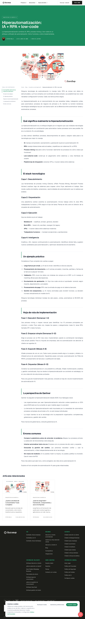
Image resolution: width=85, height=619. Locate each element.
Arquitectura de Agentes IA (10, 17)
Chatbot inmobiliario (69, 547)
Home (22, 87)
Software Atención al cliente (33, 563)
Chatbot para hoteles (70, 550)
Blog (26, 87)
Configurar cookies (69, 578)
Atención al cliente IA (51, 545)
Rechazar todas (42, 604)
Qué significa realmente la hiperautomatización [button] (9, 90)
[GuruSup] (7, 3)
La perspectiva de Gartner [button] (9, 101)
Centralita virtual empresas (33, 535)
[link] (15, 500)
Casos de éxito (42, 2)
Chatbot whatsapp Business (71, 538)
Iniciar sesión (64, 2)
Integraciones (49, 554)
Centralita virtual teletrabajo (33, 541)
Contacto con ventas (51, 572)
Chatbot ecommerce (69, 544)
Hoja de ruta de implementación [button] (10, 99)
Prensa (47, 569)
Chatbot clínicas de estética (71, 556)
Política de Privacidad (70, 566)
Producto (23, 2)
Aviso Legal (67, 563)
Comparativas (49, 551)
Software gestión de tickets (33, 590)
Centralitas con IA (31, 538)
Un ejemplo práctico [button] (8, 96)
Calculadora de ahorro (32, 574)
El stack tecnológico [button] (8, 94)
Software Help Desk (31, 587)
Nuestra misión (49, 563)
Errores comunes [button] (7, 104)
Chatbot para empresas (70, 541)
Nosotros (47, 566)
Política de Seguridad (70, 569)
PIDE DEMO (77, 2)
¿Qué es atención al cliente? (33, 566)
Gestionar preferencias (57, 604)
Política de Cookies (69, 572)
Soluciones (32, 2)
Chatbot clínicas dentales (71, 553)
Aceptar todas (71, 604)
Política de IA (67, 575)
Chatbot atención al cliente (71, 535)
